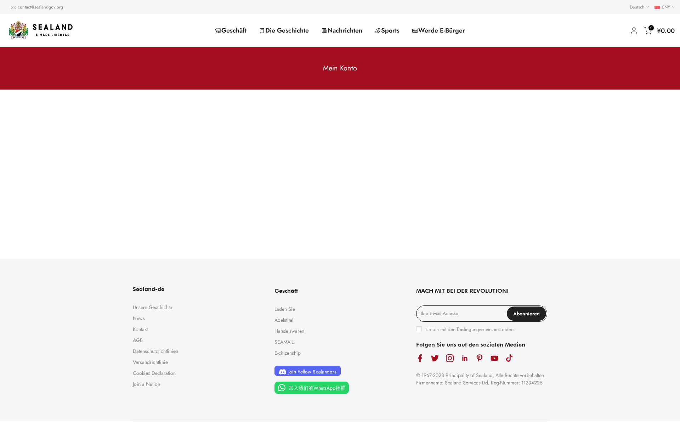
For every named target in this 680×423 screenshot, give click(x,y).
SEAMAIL (284, 341)
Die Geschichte (287, 30)
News (139, 318)
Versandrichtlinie (150, 362)
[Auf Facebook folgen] (420, 358)
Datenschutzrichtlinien (155, 351)
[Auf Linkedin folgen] (465, 358)
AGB (138, 340)
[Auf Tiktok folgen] (509, 358)
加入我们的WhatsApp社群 (316, 387)
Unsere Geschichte (152, 307)
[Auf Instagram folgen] (450, 358)
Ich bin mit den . (470, 329)
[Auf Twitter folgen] (435, 358)
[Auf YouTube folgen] (494, 358)
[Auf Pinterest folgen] (479, 358)
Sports (390, 30)
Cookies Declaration (154, 373)
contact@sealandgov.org (40, 7)
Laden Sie (284, 309)
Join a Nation (146, 384)
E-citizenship (287, 352)
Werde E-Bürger (441, 30)
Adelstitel (283, 320)
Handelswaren (289, 331)
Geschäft (233, 30)
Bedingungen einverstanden (485, 329)
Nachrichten (345, 30)
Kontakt (140, 329)
